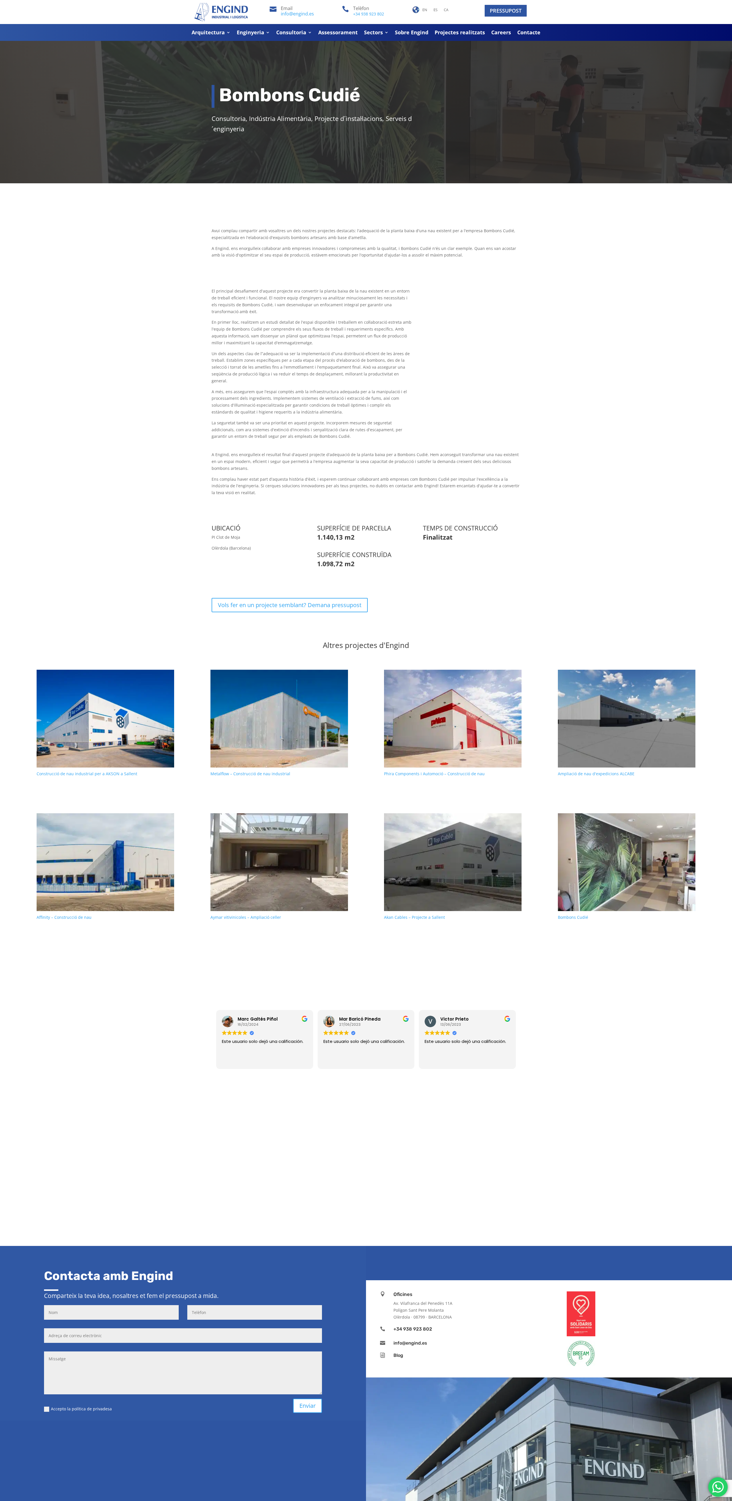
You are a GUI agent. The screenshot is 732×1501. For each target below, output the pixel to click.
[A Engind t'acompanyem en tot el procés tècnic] (503, 1181)
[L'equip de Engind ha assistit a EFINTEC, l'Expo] (137, 1181)
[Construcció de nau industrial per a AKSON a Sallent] (105, 718)
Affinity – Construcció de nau (64, 917)
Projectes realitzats (460, 33)
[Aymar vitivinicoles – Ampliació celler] (279, 862)
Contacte (528, 33)
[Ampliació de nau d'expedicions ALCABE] (626, 718)
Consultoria (291, 33)
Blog (398, 1355)
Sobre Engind (411, 33)
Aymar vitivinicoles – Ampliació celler (245, 917)
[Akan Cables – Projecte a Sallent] (453, 862)
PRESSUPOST (506, 10)
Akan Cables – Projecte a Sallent (414, 917)
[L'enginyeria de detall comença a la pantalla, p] (46, 1181)
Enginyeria (250, 33)
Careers (501, 33)
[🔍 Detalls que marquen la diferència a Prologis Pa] (320, 1181)
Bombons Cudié (573, 917)
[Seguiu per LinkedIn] (553, 1262)
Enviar (307, 1405)
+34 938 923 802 (368, 14)
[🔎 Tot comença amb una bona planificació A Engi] (686, 1181)
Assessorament (338, 33)
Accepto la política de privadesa (81, 1408)
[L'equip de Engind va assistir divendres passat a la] (228, 1181)
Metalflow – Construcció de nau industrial (250, 773)
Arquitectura (208, 33)
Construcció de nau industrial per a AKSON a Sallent (87, 773)
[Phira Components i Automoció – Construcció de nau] (453, 718)
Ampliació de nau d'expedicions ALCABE (596, 773)
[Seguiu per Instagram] (536, 1262)
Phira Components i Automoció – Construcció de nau (434, 773)
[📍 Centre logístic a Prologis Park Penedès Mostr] (594, 1181)
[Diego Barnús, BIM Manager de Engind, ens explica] (412, 1181)
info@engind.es (297, 14)
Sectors (373, 33)
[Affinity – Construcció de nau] (105, 862)
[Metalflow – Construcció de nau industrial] (279, 718)
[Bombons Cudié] (626, 862)
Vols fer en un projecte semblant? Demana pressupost (289, 605)
